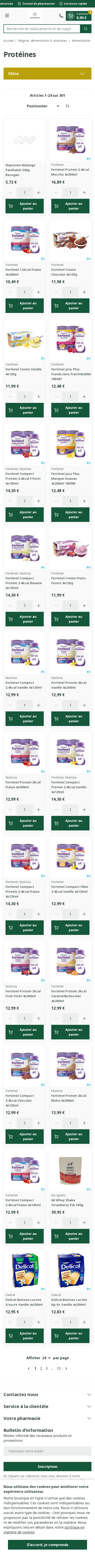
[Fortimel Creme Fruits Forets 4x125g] (70, 548)
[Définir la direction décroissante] (67, 106)
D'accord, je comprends (47, 1544)
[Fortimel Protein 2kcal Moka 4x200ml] (70, 1066)
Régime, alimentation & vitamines (42, 40)
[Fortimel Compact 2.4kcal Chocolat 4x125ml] (25, 1066)
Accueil (8, 40)
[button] (47, 74)
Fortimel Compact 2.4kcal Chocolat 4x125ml (20, 1100)
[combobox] (42, 28)
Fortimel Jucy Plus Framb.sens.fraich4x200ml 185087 (72, 374)
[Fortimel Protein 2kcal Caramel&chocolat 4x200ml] (70, 961)
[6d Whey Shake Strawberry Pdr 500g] (70, 1170)
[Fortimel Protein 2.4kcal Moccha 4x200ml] (70, 140)
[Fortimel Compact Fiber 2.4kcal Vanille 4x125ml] (70, 857)
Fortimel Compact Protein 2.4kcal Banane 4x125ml (24, 583)
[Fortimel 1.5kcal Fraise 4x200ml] (25, 240)
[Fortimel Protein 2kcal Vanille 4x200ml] (70, 653)
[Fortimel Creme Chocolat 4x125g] (70, 240)
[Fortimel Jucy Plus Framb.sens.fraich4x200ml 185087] (70, 339)
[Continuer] (65, 1368)
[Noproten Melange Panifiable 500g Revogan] (25, 140)
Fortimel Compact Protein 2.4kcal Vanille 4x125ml (68, 787)
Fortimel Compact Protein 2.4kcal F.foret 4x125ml (23, 478)
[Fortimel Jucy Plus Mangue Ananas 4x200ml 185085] (70, 444)
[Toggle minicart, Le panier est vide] (71, 16)
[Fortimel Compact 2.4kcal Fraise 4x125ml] (25, 1170)
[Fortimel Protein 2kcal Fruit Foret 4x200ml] (25, 961)
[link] (30, 1368)
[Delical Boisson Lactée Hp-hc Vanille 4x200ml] (70, 1270)
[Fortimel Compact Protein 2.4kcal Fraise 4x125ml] (25, 857)
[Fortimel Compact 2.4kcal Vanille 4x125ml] (25, 653)
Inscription (47, 1466)
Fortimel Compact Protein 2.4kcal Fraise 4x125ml (23, 891)
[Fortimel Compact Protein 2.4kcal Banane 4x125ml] (25, 548)
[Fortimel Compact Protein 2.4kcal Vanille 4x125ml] (70, 752)
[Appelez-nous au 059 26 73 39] (61, 16)
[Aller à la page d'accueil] (34, 16)
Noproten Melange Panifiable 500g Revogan (20, 170)
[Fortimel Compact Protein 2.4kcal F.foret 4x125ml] (25, 444)
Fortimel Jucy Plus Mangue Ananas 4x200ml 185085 (65, 478)
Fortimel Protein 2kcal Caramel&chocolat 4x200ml (68, 996)
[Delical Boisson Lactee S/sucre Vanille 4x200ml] (25, 1270)
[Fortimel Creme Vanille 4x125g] (25, 339)
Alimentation (81, 40)
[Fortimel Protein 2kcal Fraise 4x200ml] (25, 752)
